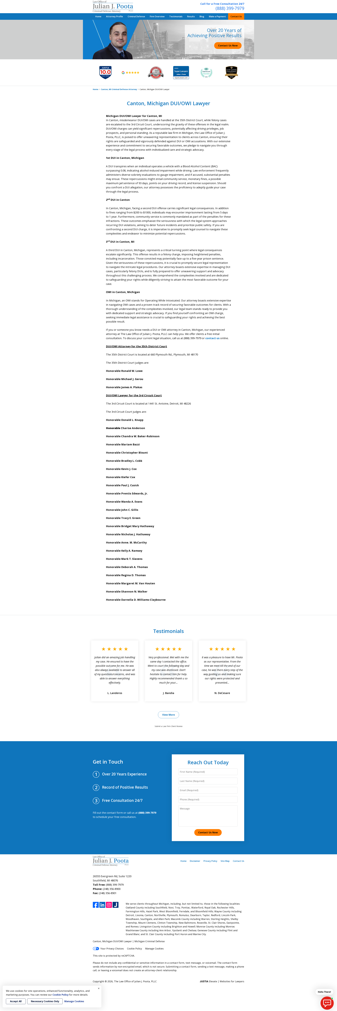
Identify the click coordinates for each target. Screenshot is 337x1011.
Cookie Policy (134, 948)
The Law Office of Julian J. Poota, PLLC (135, 981)
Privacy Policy (210, 861)
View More (168, 714)
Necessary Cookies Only (45, 1001)
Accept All (16, 1001)
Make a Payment (217, 16)
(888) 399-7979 (230, 8)
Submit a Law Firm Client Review (168, 726)
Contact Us (236, 16)
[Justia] (115, 905)
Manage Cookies (154, 948)
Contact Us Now (228, 45)
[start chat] (327, 1003)
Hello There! (324, 991)
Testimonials (175, 16)
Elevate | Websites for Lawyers (222, 981)
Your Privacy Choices (112, 948)
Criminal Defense (136, 16)
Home (98, 16)
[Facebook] (96, 905)
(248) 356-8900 (111, 889)
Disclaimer (195, 861)
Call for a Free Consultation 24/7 (222, 4)
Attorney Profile (114, 16)
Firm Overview (157, 16)
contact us (212, 338)
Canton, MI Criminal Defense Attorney (119, 89)
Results (191, 16)
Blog (202, 16)
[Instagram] (109, 905)
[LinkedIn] (102, 905)
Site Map (225, 861)
